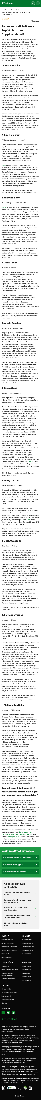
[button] (20, 857)
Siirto (4, 165)
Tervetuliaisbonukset (28, 947)
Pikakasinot (5, 954)
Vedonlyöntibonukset (8, 978)
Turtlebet (5, 10)
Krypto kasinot (26, 980)
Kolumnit (14, 10)
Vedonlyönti (5, 966)
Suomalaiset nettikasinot (10, 947)
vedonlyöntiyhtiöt (14, 837)
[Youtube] (8, 1013)
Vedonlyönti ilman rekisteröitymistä (7, 974)
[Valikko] (37, 3)
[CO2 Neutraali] (11, 1088)
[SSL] (30, 1088)
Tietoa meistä (6, 989)
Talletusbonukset (27, 943)
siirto (29, 520)
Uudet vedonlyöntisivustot (10, 969)
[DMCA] (25, 1088)
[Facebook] (3, 1013)
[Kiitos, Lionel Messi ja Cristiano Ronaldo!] (35, 924)
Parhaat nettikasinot (8, 943)
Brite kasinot (26, 973)
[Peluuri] (3, 1088)
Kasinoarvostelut (7, 957)
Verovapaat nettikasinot (9, 950)
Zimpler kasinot (26, 966)
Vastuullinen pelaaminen (9, 992)
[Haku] (33, 3)
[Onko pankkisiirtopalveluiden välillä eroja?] (35, 893)
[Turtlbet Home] (8, 3)
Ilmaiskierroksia (26, 954)
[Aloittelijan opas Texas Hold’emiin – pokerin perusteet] (35, 909)
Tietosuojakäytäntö (8, 999)
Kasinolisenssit (6, 996)
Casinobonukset (27, 939)
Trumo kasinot (26, 976)
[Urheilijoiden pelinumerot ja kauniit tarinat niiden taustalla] (35, 916)
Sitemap (4, 1003)
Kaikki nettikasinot (7, 939)
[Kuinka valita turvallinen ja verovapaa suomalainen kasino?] (35, 901)
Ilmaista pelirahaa (27, 950)
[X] (13, 1013)
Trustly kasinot (26, 969)
